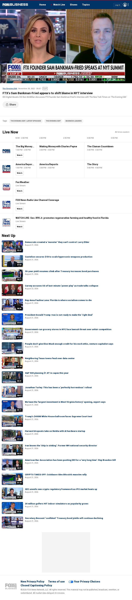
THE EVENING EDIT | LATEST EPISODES (26, 121)
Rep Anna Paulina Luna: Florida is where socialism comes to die (58, 300)
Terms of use (56, 581)
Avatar (125, 5)
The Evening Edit (10, 89)
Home (42, 4)
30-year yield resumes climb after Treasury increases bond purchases (62, 271)
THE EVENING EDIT (53, 121)
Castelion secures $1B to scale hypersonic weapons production (58, 257)
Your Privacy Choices (87, 581)
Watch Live (59, 4)
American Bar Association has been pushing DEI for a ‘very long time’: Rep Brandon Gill (70, 460)
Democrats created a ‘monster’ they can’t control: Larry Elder (57, 242)
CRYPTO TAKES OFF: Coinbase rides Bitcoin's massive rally (56, 474)
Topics (86, 4)
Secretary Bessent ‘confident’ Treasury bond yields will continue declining (64, 518)
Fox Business (15, 4)
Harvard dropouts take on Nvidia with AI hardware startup (55, 431)
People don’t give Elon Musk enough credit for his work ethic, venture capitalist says (69, 344)
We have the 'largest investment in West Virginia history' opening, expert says (65, 402)
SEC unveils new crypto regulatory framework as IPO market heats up (61, 489)
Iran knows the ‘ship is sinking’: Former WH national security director (61, 445)
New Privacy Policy (32, 581)
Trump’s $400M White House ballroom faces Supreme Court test (58, 416)
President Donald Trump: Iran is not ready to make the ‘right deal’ (59, 315)
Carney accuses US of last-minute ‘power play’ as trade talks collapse (61, 286)
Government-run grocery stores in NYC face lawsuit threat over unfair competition (68, 329)
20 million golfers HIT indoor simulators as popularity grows (56, 503)
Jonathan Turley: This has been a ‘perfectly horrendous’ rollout (58, 387)
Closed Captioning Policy (36, 585)
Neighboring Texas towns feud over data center (50, 358)
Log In (117, 5)
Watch (19, 155)
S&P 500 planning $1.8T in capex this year (47, 373)
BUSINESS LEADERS (74, 121)
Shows (73, 4)
